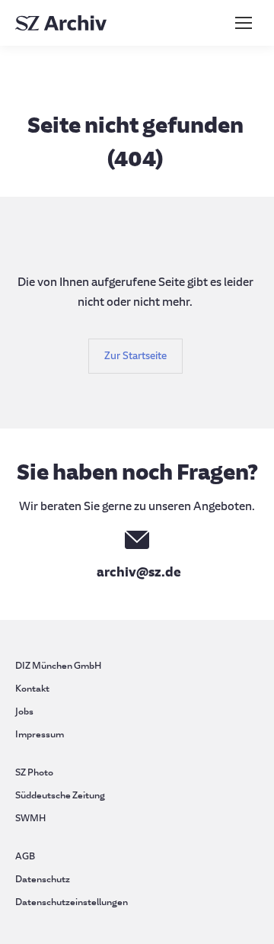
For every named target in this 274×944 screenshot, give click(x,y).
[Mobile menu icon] (243, 23)
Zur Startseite (135, 355)
